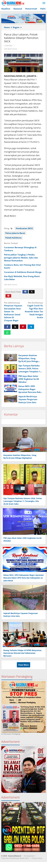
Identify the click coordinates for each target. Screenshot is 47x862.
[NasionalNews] (13, 3)
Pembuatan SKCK (24, 228)
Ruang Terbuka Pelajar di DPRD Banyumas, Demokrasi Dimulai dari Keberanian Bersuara (22, 653)
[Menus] (44, 3)
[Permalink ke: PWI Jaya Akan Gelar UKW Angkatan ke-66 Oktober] (10, 378)
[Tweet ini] (15, 326)
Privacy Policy (37, 858)
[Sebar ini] (7, 326)
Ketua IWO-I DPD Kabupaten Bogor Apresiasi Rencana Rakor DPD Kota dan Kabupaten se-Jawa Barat (23, 578)
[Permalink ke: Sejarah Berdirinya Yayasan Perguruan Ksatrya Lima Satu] (10, 398)
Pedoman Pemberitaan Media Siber (15, 858)
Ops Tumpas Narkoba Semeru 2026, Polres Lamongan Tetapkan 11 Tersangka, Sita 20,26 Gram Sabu (29, 371)
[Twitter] (32, 291)
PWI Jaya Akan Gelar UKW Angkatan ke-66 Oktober (28, 379)
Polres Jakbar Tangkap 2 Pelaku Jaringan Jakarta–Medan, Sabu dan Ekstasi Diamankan (21, 257)
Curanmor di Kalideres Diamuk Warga (22, 272)
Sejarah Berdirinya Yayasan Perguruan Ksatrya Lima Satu (27, 399)
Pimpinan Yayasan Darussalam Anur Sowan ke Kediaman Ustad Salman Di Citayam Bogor (13, 311)
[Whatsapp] (7, 332)
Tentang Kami (29, 856)
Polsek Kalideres (13, 237)
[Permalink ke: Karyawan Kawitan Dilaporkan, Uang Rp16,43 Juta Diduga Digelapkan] (10, 357)
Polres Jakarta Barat (15, 233)
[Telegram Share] (31, 326)
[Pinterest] (8, 296)
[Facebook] (25, 291)
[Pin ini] (23, 326)
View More (23, 664)
